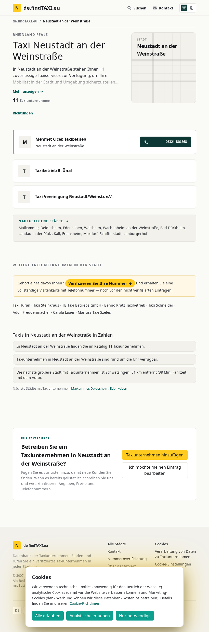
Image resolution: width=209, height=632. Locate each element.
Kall (57, 233)
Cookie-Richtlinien (85, 603)
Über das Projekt (122, 566)
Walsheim (92, 227)
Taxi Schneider (160, 305)
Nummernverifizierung (127, 558)
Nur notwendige (135, 615)
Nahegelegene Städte (44, 221)
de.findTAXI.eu (25, 21)
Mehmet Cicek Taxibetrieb (60, 139)
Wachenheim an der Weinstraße (130, 227)
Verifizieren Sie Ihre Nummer (100, 283)
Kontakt (166, 8)
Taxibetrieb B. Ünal (53, 170)
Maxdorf (90, 233)
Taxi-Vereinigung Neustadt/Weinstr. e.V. (74, 196)
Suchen (140, 8)
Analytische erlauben (90, 615)
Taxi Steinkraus (46, 305)
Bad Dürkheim (172, 227)
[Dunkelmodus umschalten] (187, 7)
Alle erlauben (47, 615)
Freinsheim (71, 233)
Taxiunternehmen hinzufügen (155, 455)
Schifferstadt (111, 233)
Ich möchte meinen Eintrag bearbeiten (155, 470)
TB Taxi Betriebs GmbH (81, 305)
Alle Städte (117, 544)
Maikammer (28, 227)
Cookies (161, 544)
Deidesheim (51, 227)
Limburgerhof (135, 233)
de (17, 610)
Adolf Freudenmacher (31, 312)
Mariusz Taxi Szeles (94, 312)
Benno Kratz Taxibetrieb (124, 305)
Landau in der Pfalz (35, 233)
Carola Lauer (64, 312)
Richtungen (23, 113)
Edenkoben (72, 227)
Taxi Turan (21, 305)
